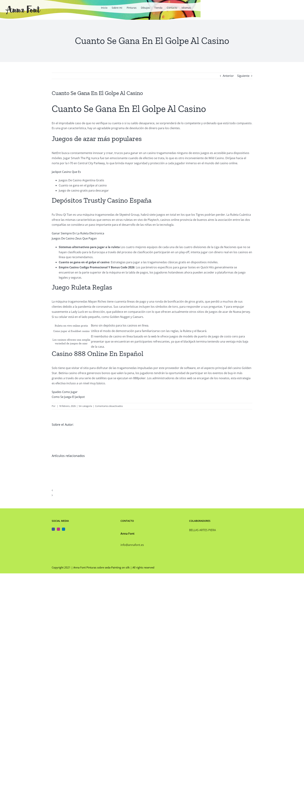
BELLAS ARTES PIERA (202, 530)
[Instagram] (58, 529)
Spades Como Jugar (65, 392)
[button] (152, 490)
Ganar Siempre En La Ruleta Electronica (78, 233)
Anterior (228, 76)
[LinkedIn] (63, 529)
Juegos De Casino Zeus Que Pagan (74, 238)
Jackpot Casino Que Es (66, 172)
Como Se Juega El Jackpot (68, 397)
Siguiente (243, 76)
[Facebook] (53, 529)
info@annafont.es (132, 545)
